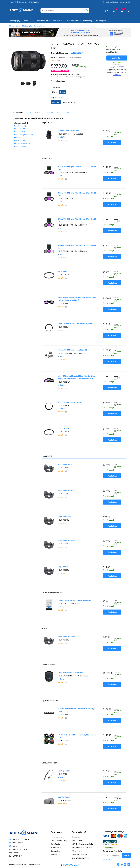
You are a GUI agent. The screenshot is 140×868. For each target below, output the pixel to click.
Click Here (56, 77)
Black (54, 92)
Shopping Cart (56, 844)
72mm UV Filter (64, 428)
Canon (62, 679)
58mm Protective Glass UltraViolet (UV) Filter (75, 324)
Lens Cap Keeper (64, 797)
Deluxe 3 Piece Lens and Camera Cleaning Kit (74, 600)
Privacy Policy (77, 851)
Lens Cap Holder (64, 771)
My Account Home (57, 837)
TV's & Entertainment (40, 21)
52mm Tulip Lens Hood (66, 464)
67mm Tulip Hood (64, 517)
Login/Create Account (59, 840)
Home (11, 26)
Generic (62, 385)
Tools (66, 21)
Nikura (62, 607)
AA (61, 176)
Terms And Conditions (80, 854)
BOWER (62, 137)
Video (26, 21)
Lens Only (56, 102)
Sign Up (126, 855)
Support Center (77, 840)
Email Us (20, 843)
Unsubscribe (107, 859)
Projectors (75, 21)
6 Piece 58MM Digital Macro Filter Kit (72, 350)
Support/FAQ (56, 851)
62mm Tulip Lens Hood (66, 490)
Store (18, 26)
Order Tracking (34, 2)
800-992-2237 (23, 839)
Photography (15, 21)
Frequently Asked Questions (82, 847)
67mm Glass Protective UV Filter (70, 402)
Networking (87, 21)
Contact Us (23, 2)
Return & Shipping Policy (81, 858)
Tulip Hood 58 (63, 567)
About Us (13, 2)
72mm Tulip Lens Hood (66, 636)
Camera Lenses (39, 26)
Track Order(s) (56, 847)
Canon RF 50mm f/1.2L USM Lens (70, 672)
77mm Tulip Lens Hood (66, 540)
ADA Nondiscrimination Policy (83, 844)
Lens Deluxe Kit (69, 102)
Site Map (54, 854)
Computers (56, 21)
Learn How (117, 75)
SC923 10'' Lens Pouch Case (68, 131)
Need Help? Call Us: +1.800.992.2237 (117, 2)
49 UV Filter (62, 271)
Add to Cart (116, 58)
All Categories (101, 21)
